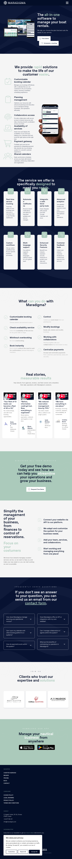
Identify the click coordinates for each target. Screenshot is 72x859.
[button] (67, 3)
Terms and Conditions (11, 803)
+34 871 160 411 (8, 819)
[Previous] (6, 699)
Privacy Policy (9, 800)
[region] (23, 845)
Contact (7, 783)
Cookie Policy (8, 795)
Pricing (6, 778)
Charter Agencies (10, 773)
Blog (5, 780)
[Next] (65, 699)
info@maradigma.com (10, 821)
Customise (11, 851)
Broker (6, 775)
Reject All (23, 851)
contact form (35, 603)
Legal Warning (9, 797)
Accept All (34, 851)
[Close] (40, 836)
